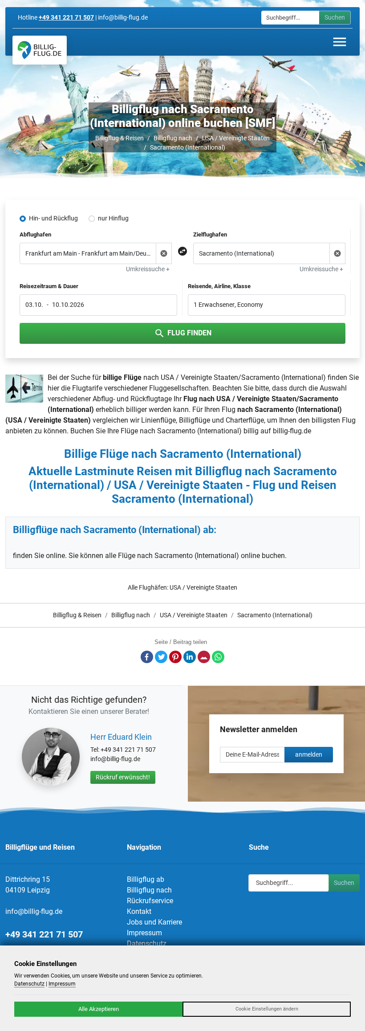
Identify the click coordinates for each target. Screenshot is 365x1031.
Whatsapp (218, 657)
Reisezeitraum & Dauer (49, 286)
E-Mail (204, 657)
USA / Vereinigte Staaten (236, 138)
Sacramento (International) (187, 147)
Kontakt (139, 911)
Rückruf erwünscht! (123, 777)
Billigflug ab (145, 879)
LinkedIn (189, 657)
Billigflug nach (173, 138)
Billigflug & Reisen (119, 138)
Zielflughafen (210, 234)
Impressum (144, 933)
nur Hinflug (113, 218)
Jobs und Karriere (154, 922)
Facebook (147, 657)
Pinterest (175, 657)
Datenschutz (146, 943)
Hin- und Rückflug (53, 218)
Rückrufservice (150, 901)
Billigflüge (194, 420)
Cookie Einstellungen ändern (266, 1009)
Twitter (161, 657)
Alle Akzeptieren (98, 1009)
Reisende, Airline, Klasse (219, 286)
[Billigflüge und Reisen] (39, 50)
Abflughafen (35, 234)
